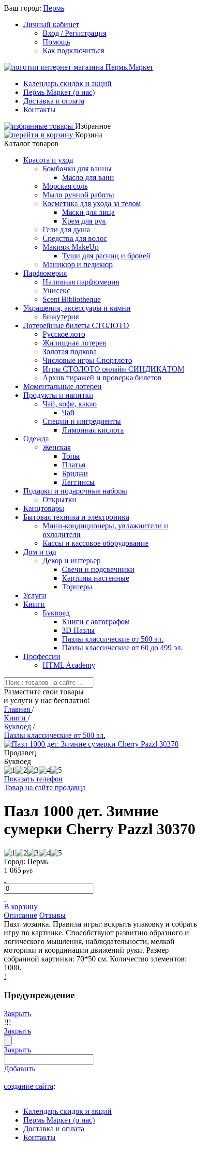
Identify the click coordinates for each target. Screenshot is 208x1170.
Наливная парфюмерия (81, 282)
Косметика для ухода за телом (92, 203)
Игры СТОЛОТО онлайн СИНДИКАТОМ (113, 369)
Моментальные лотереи (62, 386)
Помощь (56, 42)
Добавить (19, 1069)
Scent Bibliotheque (72, 299)
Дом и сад (39, 552)
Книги (34, 604)
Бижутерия (61, 317)
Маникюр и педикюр (78, 264)
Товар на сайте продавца (45, 787)
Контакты (39, 109)
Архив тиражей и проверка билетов (102, 378)
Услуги (34, 595)
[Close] (8, 1040)
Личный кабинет (51, 24)
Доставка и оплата (53, 101)
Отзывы (52, 915)
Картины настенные (95, 578)
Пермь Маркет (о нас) (59, 92)
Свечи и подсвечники (98, 569)
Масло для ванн (88, 177)
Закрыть (17, 1013)
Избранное (93, 126)
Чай (68, 412)
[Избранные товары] (39, 126)
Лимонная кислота (93, 430)
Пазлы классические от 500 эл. (112, 639)
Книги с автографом (96, 621)
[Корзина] (39, 135)
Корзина (89, 135)
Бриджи (75, 473)
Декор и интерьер (72, 560)
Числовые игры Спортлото (87, 360)
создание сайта (28, 1086)
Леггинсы (78, 482)
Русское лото (64, 334)
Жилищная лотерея (74, 343)
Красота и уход (48, 160)
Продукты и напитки (58, 395)
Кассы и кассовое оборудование (96, 543)
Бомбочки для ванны (77, 169)
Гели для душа (66, 229)
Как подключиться (73, 50)
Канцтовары (43, 508)
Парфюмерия (45, 273)
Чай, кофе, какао (70, 404)
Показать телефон (33, 779)
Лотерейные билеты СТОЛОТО (76, 325)
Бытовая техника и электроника (76, 517)
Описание (20, 915)
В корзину (21, 906)
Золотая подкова (70, 351)
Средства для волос (75, 238)
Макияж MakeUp (71, 247)
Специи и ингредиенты (82, 421)
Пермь (53, 8)
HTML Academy (69, 665)
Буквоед (56, 613)
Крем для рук (84, 221)
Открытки (59, 499)
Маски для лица (88, 212)
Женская (57, 447)
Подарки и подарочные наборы (75, 491)
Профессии (41, 656)
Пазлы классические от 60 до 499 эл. (122, 648)
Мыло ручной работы (78, 195)
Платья (73, 465)
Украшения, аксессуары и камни (77, 308)
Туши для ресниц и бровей (106, 256)
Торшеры (77, 587)
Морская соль (65, 186)
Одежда (36, 439)
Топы (71, 456)
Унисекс (56, 290)
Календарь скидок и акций (67, 83)
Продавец (20, 753)
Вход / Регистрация (74, 33)
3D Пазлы (78, 630)
